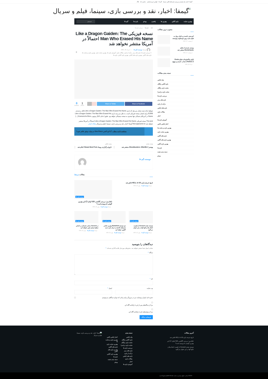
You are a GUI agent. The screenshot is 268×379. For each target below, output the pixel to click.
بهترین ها (164, 21)
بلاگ (138, 2)
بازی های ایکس (162, 108)
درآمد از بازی (128, 53)
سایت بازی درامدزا (163, 92)
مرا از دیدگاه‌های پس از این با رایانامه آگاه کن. (138, 305)
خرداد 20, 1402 (125, 50)
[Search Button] (93, 21)
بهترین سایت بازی (101, 53)
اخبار (159, 116)
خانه (152, 28)
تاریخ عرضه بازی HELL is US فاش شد (139, 183)
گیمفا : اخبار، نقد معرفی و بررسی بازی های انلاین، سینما (177, 2)
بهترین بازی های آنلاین (135, 55)
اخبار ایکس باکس (163, 124)
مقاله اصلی (92, 124)
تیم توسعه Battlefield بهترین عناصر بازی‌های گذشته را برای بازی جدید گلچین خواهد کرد (115, 228)
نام (151, 279)
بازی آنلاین (175, 21)
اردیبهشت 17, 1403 (188, 52)
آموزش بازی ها (111, 53)
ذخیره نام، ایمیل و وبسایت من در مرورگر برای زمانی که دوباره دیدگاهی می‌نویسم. (127, 297)
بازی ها (135, 21)
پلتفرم (154, 21)
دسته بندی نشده (162, 152)
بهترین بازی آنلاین (123, 55)
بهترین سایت (188, 21)
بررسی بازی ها (139, 28)
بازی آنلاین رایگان (163, 84)
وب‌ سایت (150, 288)
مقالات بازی (120, 53)
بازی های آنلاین (147, 55)
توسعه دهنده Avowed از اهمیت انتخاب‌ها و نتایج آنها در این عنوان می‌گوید (143, 228)
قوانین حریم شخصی (152, 2)
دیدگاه (150, 253)
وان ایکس (161, 80)
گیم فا (160, 2)
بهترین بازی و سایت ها (88, 53)
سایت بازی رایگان (163, 88)
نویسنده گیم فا (138, 50)
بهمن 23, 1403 (137, 185)
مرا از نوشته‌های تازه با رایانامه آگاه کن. (140, 312)
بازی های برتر (137, 53)
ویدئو (144, 21)
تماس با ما (143, 2)
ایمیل (109, 288)
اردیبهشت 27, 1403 (188, 41)
